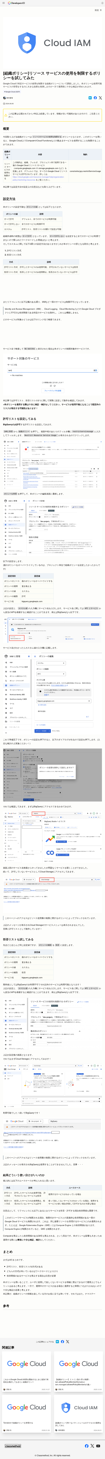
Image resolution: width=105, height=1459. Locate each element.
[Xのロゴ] (92, 1446)
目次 (97, 10)
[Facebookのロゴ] (86, 1446)
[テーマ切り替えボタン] (102, 3)
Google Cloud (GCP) (13, 92)
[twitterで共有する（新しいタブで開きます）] (100, 97)
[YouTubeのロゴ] (98, 1446)
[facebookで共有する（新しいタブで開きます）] (95, 97)
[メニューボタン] (3, 3)
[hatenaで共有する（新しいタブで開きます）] (90, 97)
